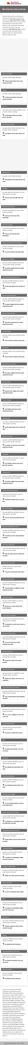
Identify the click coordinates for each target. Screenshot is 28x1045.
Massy (4, 35)
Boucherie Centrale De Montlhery (12, 242)
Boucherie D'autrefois (9, 633)
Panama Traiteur (8, 436)
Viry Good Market (8, 848)
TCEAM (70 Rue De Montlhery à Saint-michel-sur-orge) (13, 996)
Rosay (4, 935)
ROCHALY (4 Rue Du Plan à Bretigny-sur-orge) (13, 1005)
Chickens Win (6, 418)
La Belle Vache (7, 331)
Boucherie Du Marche (9, 313)
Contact (22, 1043)
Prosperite (6, 917)
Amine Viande (7, 382)
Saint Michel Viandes (8, 124)
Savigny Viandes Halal (9, 866)
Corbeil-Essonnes (18, 33)
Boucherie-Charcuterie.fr (8, 16)
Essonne (15, 22)
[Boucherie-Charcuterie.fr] (14, 3)
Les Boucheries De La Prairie (11, 277)
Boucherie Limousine (9, 562)
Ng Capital (5, 347)
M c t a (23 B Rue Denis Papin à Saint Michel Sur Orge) (14, 998)
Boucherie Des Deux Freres (11, 526)
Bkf (4, 705)
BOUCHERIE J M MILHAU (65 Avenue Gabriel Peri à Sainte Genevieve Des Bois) (13, 1016)
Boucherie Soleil (7, 882)
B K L (4, 899)
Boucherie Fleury (8, 651)
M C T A (5, 106)
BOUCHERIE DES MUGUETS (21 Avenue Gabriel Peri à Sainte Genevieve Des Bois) (13, 1023)
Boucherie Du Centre (9, 206)
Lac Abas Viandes (8, 597)
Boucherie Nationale (8, 776)
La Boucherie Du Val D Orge (11, 812)
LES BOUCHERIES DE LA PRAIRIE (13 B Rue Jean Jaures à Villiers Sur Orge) (12, 1019)
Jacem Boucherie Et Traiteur (11, 687)
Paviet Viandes (7, 400)
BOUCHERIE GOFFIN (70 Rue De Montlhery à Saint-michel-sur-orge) (13, 994)
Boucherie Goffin (7, 73)
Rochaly (5, 188)
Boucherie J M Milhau (9, 259)
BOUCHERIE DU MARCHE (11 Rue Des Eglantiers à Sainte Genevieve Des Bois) (13, 1026)
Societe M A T (6, 472)
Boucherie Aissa (7, 969)
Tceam (4, 90)
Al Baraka (5, 758)
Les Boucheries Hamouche (10, 490)
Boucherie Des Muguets (9, 295)
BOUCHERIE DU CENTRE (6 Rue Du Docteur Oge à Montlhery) (13, 1007)
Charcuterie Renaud (8, 544)
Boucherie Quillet (7, 224)
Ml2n (4, 740)
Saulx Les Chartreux (8, 669)
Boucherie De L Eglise (9, 794)
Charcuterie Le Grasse (9, 615)
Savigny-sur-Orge (11, 35)
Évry (12, 33)
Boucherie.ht (6, 172)
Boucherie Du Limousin (9, 364)
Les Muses (5, 454)
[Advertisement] (14, 54)
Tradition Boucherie (8, 723)
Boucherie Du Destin (8, 579)
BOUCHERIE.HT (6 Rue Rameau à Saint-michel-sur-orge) (14, 1003)
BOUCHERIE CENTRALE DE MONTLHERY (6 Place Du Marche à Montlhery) (14, 1013)
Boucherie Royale (8, 508)
